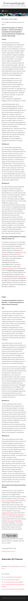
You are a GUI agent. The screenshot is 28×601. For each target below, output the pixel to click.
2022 (14, 551)
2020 (8, 551)
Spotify (12, 566)
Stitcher (17, 566)
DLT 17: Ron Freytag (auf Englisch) (10, 579)
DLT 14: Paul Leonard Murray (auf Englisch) (13, 589)
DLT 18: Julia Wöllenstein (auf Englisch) (12, 577)
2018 (3, 551)
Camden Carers (19, 252)
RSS (9, 566)
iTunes (3, 568)
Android (22, 566)
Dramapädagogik (14, 3)
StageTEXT (7, 278)
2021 (11, 551)
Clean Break (22, 276)
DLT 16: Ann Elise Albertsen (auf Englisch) (12, 582)
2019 (5, 551)
